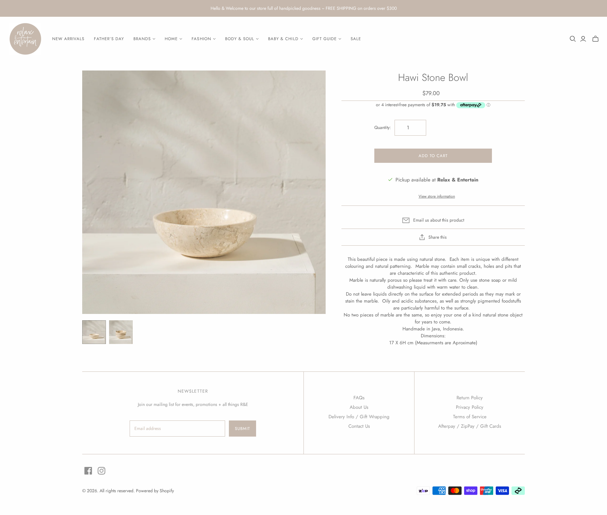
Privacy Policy (469, 407)
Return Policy (470, 397)
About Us (359, 407)
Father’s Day (109, 39)
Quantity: (382, 128)
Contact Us (359, 426)
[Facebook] (88, 471)
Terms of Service (470, 416)
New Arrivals (68, 39)
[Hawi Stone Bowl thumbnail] (94, 332)
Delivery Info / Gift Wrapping (358, 416)
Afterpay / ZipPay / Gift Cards (469, 426)
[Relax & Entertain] (25, 39)
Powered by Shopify (155, 490)
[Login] (583, 38)
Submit (242, 429)
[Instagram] (101, 471)
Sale (356, 39)
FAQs (359, 397)
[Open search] (573, 39)
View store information (437, 196)
